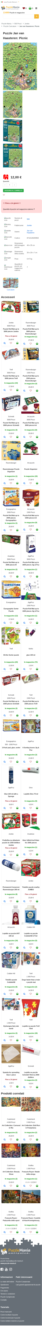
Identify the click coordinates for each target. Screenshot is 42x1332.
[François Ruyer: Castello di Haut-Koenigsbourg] (24, 1232)
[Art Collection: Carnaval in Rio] (5, 1139)
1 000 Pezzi (31, 977)
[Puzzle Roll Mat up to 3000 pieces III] (5, 576)
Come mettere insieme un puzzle (12, 1321)
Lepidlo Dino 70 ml (31, 794)
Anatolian (11, 556)
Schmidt (11, 416)
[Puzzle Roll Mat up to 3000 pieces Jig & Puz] (24, 576)
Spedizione (5, 1285)
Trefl (11, 369)
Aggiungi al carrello (13, 190)
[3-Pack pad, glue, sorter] (5, 762)
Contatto (4, 1300)
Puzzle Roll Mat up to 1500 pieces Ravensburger (31, 378)
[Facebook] (2, 1270)
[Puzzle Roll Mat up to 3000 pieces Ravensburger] (24, 344)
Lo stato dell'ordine (7, 1282)
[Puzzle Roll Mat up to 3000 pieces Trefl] (5, 390)
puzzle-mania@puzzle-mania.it (12, 1261)
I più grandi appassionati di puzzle (28, 1285)
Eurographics (11, 509)
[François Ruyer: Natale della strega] (24, 1186)
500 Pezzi (18, 24)
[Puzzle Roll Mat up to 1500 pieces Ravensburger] (24, 391)
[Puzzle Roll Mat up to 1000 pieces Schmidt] (5, 715)
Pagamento (5, 1288)
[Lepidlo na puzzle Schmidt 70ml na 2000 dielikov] (24, 1087)
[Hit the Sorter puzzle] (5, 669)
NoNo (31, 649)
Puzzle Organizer (30, 469)
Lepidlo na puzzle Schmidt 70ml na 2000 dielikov (30, 1075)
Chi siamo (4, 1291)
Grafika (30, 1165)
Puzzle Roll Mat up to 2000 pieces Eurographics (11, 518)
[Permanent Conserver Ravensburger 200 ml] (5, 901)
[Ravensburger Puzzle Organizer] (5, 483)
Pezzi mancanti (6, 1312)
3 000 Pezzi (31, 1122)
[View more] (11, 312)
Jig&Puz (31, 556)
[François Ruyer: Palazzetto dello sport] (5, 1232)
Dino (31, 788)
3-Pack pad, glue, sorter (11, 747)
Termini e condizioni (8, 1294)
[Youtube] (6, 1270)
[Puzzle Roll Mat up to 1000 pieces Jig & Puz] (24, 623)
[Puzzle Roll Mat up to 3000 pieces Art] (24, 437)
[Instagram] (10, 1270)
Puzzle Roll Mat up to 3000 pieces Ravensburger (31, 331)
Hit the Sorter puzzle (11, 655)
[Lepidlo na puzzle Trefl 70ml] (24, 1040)
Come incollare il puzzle (9, 1315)
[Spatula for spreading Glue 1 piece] (5, 1086)
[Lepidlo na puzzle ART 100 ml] (5, 948)
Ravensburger (31, 323)
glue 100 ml (30, 655)
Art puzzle (30, 416)
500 (28, 219)
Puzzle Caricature (9, 26)
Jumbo (27, 24)
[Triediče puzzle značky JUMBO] (24, 901)
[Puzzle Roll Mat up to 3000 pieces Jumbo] (5, 343)
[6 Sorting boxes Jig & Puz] (24, 762)
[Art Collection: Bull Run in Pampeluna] (24, 1139)
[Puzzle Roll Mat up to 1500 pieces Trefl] (24, 715)
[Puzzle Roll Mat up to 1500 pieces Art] (24, 529)
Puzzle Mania (6, 24)
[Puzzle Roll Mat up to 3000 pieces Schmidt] (5, 437)
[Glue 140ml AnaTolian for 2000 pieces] (24, 854)
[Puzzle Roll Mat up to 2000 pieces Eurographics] (5, 530)
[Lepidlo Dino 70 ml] (24, 808)
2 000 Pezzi (11, 1168)
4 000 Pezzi (11, 1122)
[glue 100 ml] (24, 669)
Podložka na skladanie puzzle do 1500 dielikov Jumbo (11, 842)
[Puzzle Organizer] (24, 483)
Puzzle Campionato (8, 1297)
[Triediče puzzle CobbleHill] (5, 994)
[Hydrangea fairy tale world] (5, 1040)
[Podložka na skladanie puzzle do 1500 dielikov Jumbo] (5, 855)
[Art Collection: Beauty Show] (5, 1186)
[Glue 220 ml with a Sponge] (5, 808)
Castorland (11, 1119)
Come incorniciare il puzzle (10, 1318)
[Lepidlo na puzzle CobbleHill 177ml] (24, 948)
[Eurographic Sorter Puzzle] (5, 623)
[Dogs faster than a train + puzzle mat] (24, 994)
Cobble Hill (31, 927)
